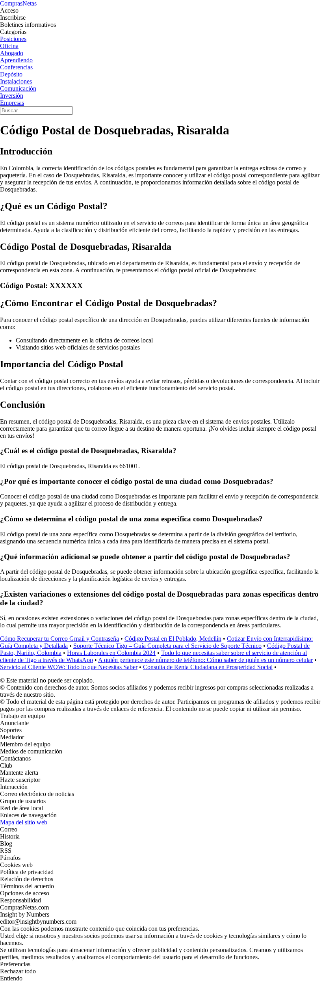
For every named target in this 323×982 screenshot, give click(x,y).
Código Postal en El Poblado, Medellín (172, 638)
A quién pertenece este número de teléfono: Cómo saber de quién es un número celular (205, 660)
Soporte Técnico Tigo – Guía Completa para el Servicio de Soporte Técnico (167, 645)
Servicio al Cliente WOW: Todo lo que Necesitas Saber (68, 667)
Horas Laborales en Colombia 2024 (111, 652)
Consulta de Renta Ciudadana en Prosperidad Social (208, 667)
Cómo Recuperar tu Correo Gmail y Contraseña (59, 638)
